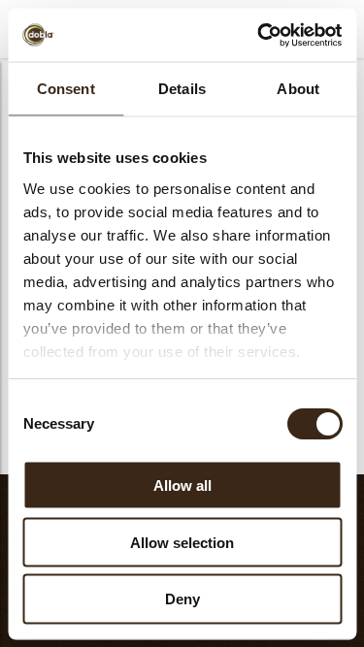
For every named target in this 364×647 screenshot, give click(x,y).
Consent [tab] (66, 89)
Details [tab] (182, 89)
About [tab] (298, 89)
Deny (182, 599)
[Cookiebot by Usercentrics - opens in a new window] (259, 35)
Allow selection (182, 542)
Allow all (182, 484)
